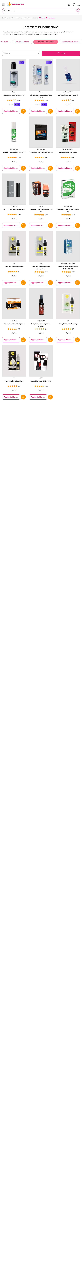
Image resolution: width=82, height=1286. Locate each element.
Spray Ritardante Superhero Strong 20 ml (41, 268)
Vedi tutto (4, 42)
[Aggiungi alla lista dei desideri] (23, 111)
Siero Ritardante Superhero (14, 381)
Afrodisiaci (14, 18)
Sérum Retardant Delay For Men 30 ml (41, 96)
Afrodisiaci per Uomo (28, 18)
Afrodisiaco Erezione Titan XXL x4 (41, 152)
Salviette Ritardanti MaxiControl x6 (68, 211)
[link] (69, 4)
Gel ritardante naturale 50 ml (68, 95)
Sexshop (5, 18)
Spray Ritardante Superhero (13, 266)
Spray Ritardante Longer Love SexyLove (41, 325)
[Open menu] (3, 4)
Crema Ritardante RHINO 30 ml (40, 381)
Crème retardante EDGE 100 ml (13, 95)
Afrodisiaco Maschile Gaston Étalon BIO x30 (68, 268)
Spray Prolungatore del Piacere (14, 209)
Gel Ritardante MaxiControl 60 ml (14, 152)
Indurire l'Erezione (22, 42)
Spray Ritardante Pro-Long (68, 324)
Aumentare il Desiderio (70, 42)
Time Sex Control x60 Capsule (14, 324)
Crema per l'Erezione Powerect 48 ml (41, 211)
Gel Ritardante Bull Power (68, 152)
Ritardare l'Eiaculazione (45, 42)
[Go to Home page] (15, 4)
